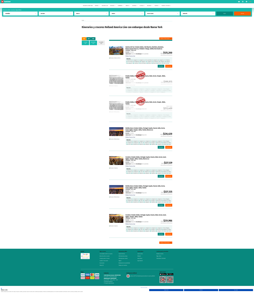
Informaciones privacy (123, 256)
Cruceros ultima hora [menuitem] (88, 5)
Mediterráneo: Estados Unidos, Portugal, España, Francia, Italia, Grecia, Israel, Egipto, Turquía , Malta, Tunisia (145, 187)
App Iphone (140, 258)
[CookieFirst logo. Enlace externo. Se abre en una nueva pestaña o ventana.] (1, 288)
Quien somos (140, 253)
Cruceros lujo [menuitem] (105, 5)
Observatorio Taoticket (161, 258)
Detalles (161, 66)
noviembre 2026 (93, 43)
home (83, 20)
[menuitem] (239, 1)
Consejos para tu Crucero (105, 258)
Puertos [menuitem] (156, 5)
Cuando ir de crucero (104, 260)
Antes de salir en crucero (105, 256)
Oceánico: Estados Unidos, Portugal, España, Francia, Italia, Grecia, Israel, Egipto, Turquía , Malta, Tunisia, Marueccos (145, 158)
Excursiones (102, 263)
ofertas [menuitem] (96, 5)
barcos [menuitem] (127, 5)
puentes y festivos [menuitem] (166, 5)
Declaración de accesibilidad (124, 263)
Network (139, 256)
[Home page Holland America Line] (130, 55)
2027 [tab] (89, 38)
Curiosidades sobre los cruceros (106, 253)
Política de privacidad (144, 287)
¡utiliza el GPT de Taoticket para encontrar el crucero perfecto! (142, 276)
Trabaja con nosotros (123, 265)
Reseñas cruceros (160, 253)
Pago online (159, 256)
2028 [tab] (93, 38)
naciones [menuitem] (149, 5)
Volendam (127, 50)
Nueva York (133, 53)
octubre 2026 (85, 43)
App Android (140, 260)
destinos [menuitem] (134, 5)
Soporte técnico (122, 253)
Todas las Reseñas (85, 258)
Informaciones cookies (123, 258)
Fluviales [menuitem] (142, 5)
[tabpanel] (93, 43)
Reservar (168, 66)
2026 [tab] (84, 38)
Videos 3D (101, 265)
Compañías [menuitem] (120, 5)
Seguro (120, 260)
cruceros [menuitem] (112, 5)
